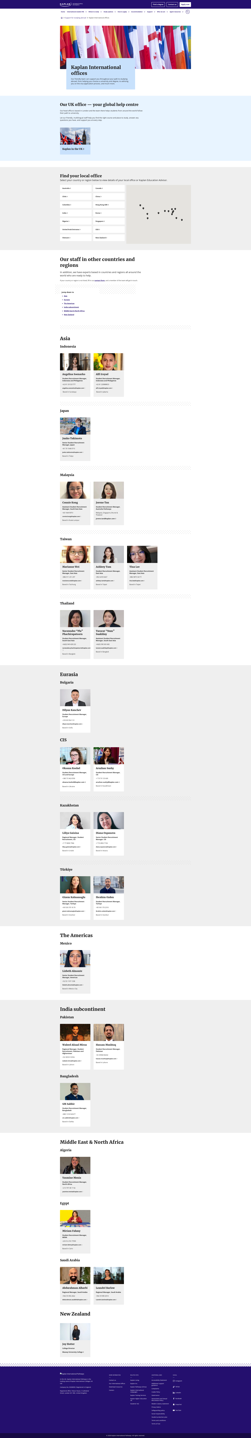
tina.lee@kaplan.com (136, 581)
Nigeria (65, 221)
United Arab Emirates (70, 229)
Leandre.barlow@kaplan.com (106, 1300)
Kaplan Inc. (134, 1383)
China (97, 196)
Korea (97, 213)
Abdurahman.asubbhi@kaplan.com (74, 1300)
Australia (66, 188)
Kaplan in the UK (72, 149)
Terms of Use (156, 1424)
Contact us (172, 4)
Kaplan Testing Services (138, 1395)
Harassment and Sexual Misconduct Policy (159, 1399)
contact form (100, 280)
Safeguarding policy (158, 1410)
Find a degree (158, 4)
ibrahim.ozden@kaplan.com (105, 911)
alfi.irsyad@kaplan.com (104, 388)
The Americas (69, 303)
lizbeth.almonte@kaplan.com (72, 985)
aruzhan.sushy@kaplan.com (107, 782)
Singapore (99, 221)
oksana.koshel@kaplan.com (73, 782)
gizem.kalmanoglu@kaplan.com (73, 911)
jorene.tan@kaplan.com (105, 519)
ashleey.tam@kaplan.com (104, 581)
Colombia (66, 205)
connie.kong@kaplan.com (71, 516)
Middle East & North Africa (74, 311)
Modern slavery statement (160, 1404)
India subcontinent (71, 307)
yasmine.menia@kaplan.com (72, 1192)
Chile (64, 196)
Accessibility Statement (159, 1380)
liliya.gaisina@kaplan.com (71, 847)
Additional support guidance (158, 1384)
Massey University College (72, 1352)
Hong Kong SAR (101, 205)
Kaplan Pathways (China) (138, 1387)
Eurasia (67, 300)
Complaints (155, 1389)
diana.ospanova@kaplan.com (106, 847)
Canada (98, 188)
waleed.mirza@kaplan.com (71, 1061)
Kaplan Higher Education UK (138, 1399)
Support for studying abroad (75, 18)
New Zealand (100, 238)
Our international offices (117, 1383)
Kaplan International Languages (137, 1391)
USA (97, 229)
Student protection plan (159, 1417)
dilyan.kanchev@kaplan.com (72, 724)
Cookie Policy (156, 1392)
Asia (65, 296)
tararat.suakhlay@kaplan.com (106, 648)
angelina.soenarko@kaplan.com (73, 388)
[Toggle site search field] (188, 12)
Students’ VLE (134, 1404)
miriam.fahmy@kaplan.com (71, 1245)
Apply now (185, 4)
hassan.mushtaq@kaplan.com (106, 1059)
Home (63, 12)
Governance (155, 1395)
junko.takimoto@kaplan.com (72, 452)
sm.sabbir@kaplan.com (70, 1118)
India (64, 213)
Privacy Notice (156, 1407)
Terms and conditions (159, 1420)
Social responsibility (158, 1414)
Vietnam (65, 238)
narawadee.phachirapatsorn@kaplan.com (75, 648)
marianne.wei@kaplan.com (71, 581)
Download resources (115, 1387)
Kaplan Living (134, 1380)
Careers (111, 1390)
